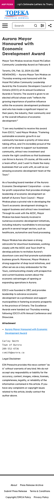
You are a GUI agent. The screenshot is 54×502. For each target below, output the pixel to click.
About (14, 485)
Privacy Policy (41, 497)
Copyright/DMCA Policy (18, 497)
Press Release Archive (31, 485)
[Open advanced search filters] (42, 25)
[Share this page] (50, 25)
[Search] (35, 25)
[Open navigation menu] (5, 25)
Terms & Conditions (40, 491)
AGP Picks (7, 4)
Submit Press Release (15, 491)
